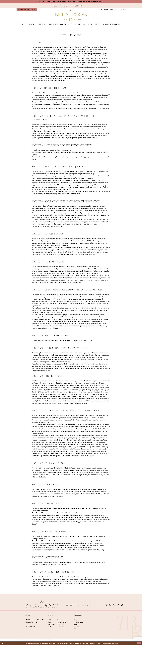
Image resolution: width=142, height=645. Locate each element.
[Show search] (115, 9)
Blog (75, 620)
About (76, 624)
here (116, 643)
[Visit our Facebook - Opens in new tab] (118, 605)
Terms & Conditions (31, 640)
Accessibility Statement (45, 640)
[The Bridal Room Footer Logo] (42, 604)
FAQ (75, 628)
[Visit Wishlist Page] (118, 10)
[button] (121, 9)
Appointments (78, 622)
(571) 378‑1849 (31, 626)
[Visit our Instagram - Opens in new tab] (110, 605)
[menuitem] (27, 9)
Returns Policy (58, 226)
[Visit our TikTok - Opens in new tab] (122, 605)
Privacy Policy (87, 340)
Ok (139, 643)
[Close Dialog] (2, 643)
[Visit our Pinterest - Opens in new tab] (106, 605)
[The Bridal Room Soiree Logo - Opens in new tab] (78, 6)
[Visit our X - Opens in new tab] (114, 605)
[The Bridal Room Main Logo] (71, 15)
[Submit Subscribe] (99, 605)
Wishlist (76, 626)
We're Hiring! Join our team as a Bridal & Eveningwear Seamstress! (71, 2)
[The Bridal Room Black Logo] (61, 5)
